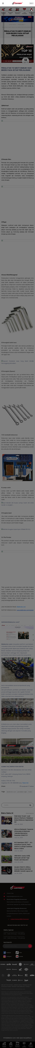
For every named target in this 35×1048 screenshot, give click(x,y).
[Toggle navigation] (3, 3)
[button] (31, 3)
